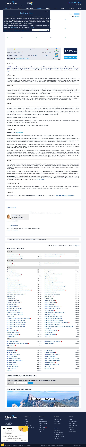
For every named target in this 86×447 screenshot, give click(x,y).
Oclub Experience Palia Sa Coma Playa (16, 326)
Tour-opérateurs (57, 438)
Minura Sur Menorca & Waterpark (15, 314)
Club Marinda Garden (50, 362)
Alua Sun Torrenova (11, 272)
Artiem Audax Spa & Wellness (14, 274)
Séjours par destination (58, 432)
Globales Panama (49, 298)
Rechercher (30, 383)
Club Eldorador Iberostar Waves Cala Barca (17, 286)
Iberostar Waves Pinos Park (13, 310)
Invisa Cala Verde (11, 345)
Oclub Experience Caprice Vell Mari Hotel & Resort (56, 322)
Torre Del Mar (10, 265)
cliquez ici (77, 245)
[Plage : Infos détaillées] (22, 52)
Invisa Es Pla (47, 366)
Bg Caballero (47, 276)
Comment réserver (72, 431)
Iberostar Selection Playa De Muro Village (54, 254)
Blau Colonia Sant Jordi (12, 280)
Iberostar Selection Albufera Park (52, 306)
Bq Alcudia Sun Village (50, 352)
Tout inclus (41, 419)
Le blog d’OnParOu (57, 419)
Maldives (26, 419)
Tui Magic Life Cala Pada (50, 334)
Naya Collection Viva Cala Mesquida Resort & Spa (18, 318)
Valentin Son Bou (11, 336)
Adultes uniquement (43, 423)
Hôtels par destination (58, 434)
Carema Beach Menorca (12, 282)
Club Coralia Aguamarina (13, 341)
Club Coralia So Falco (49, 284)
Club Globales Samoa (12, 356)
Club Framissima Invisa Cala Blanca (53, 341)
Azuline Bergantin (49, 350)
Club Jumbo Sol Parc (11, 362)
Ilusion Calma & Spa (49, 343)
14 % (36, 55)
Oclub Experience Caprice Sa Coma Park (16, 322)
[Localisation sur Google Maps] (56, 50)
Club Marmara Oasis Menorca (52, 364)
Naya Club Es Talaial (11, 368)
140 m (48, 52)
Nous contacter (72, 423)
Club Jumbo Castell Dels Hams (14, 292)
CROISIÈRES (71, 8)
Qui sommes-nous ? (73, 421)
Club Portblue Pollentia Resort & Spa (15, 294)
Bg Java (8, 278)
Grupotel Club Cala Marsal (13, 300)
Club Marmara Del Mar (12, 364)
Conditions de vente (73, 425)
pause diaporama (14, 225)
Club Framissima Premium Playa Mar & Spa (55, 290)
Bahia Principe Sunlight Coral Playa (53, 274)
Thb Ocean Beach (49, 332)
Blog (79, 8)
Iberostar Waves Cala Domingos (52, 308)
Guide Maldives (57, 421)
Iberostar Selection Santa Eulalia (14, 308)
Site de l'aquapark (41, 179)
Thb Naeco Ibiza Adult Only (13, 332)
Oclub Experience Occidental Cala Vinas (16, 324)
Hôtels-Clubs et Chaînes (59, 436)
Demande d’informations (70, 57)
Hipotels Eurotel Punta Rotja (13, 302)
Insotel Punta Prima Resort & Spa (15, 258)
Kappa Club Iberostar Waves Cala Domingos (55, 312)
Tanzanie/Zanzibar (28, 425)
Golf (56, 8)
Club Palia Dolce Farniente (13, 366)
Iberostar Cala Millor (49, 304)
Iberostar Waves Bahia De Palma (52, 256)
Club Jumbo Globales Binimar (14, 358)
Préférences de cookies (77, 445)
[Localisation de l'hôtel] (56, 55)
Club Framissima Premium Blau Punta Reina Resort (19, 290)
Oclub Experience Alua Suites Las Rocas (54, 320)
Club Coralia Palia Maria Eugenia (14, 284)
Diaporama (55, 58)
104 (16, 55)
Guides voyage (57, 430)
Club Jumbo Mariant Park (50, 292)
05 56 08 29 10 (74, 3)
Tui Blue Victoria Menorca (13, 334)
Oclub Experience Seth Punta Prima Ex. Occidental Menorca (59, 326)
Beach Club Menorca (11, 352)
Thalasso (48, 8)
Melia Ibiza (9, 263)
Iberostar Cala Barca (11, 304)
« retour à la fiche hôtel (12, 221)
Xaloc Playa (9, 370)
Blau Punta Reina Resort (50, 280)
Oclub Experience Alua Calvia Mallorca (53, 318)
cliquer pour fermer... (12, 207)
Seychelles (26, 421)
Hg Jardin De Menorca (50, 300)
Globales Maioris (11, 298)
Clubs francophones (43, 421)
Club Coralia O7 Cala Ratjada (13, 354)
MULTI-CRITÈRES (30, 8)
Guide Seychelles (57, 423)
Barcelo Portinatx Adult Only (13, 276)
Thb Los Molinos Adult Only (51, 330)
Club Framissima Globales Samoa (52, 354)
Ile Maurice (26, 423)
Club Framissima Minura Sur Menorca (53, 288)
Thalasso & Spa (42, 429)
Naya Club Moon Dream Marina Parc (53, 316)
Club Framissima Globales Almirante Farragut (55, 286)
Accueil (70, 419)
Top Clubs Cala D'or (49, 368)
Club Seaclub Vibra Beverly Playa (52, 294)
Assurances (71, 429)
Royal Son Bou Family (12, 330)
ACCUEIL (6, 8)
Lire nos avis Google (43, 30)
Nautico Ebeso (10, 316)
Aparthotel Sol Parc (11, 350)
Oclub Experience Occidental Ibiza (53, 324)
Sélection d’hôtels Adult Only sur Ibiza (65, 195)
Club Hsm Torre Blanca (50, 356)
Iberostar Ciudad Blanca (12, 306)
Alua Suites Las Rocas (50, 270)
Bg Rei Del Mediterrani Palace (51, 278)
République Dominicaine (29, 427)
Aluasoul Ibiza (48, 272)
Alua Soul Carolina (11, 270)
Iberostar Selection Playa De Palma (15, 256)
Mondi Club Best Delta (50, 314)
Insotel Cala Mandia (49, 310)
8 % (23, 55)
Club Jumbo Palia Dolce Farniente (14, 360)
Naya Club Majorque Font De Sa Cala (53, 263)
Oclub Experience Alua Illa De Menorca (16, 320)
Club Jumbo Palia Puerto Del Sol (52, 360)
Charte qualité (71, 427)
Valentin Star (48, 336)
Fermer (47, 11)
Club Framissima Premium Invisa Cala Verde (17, 343)
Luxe (40, 425)
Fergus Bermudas (11, 296)
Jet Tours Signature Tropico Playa (14, 312)
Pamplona (9, 328)
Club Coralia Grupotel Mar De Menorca (54, 282)
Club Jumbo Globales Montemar (52, 358)
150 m (19, 52)
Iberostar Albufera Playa (50, 302)
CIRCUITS (63, 8)
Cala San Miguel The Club (13, 254)
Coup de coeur (42, 427)
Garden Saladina (48, 296)
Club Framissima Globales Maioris (15, 288)
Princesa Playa (48, 328)
